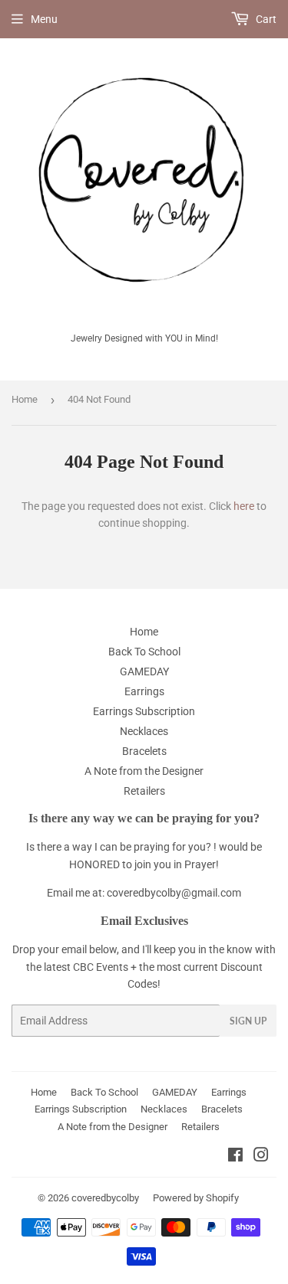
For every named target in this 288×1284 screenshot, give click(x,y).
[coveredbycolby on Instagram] (261, 1157)
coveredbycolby (105, 1198)
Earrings (144, 691)
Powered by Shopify (196, 1198)
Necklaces (144, 731)
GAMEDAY (144, 671)
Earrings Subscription (144, 711)
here (243, 506)
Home (25, 399)
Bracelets (144, 751)
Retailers (144, 791)
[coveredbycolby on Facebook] (235, 1157)
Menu (44, 19)
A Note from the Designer (144, 771)
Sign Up (248, 1021)
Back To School (144, 651)
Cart (264, 19)
